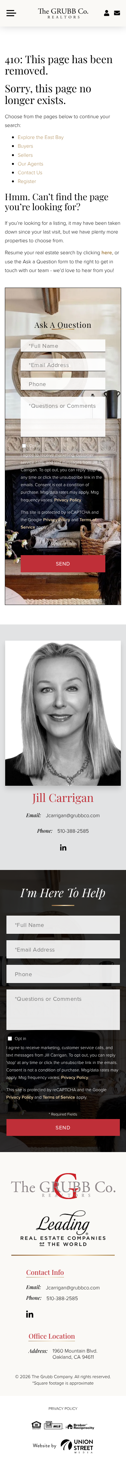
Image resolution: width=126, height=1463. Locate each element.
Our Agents (30, 163)
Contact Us (30, 172)
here (106, 252)
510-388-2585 (73, 830)
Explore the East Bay (41, 137)
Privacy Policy (67, 500)
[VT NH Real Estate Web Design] (63, 1446)
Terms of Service (59, 1097)
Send (63, 563)
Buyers (25, 145)
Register (27, 181)
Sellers (25, 154)
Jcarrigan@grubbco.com (73, 815)
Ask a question (117, 13)
